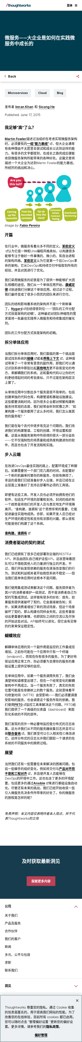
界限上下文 (51, 358)
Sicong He (47, 107)
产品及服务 (13, 923)
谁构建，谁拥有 (16, 533)
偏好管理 (41, 1035)
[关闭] (77, 1000)
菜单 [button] (69, 5)
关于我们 (11, 915)
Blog (60, 93)
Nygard (16, 309)
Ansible (39, 783)
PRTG (18, 705)
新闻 (8, 947)
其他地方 (43, 368)
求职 (8, 962)
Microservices (18, 93)
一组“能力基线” (38, 144)
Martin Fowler (15, 139)
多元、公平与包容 (17, 955)
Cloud (42, 93)
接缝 (30, 358)
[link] (41, 881)
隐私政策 (52, 1027)
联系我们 (11, 970)
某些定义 (30, 261)
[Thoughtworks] (18, 5)
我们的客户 (13, 939)
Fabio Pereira (30, 225)
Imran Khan (24, 107)
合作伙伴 (11, 931)
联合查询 (14, 733)
